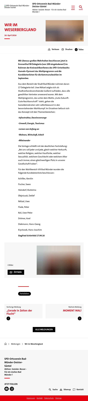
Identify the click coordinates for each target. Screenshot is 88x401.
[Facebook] (6, 389)
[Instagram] (12, 389)
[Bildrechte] (81, 39)
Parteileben (24, 293)
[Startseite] (5, 344)
